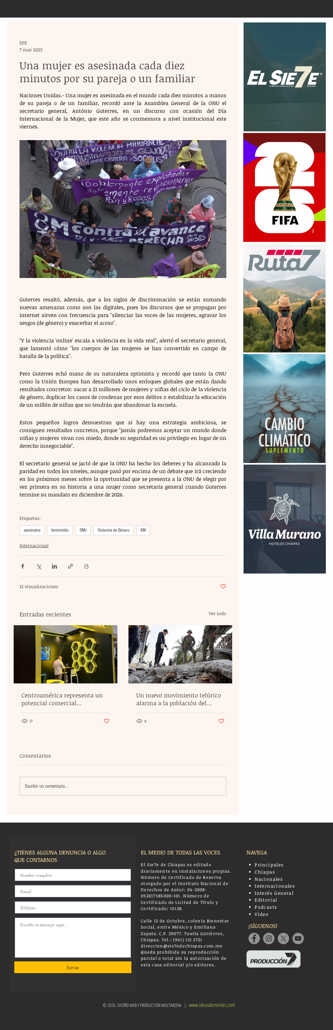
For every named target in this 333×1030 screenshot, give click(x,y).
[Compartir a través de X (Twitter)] (38, 566)
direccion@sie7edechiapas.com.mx (181, 946)
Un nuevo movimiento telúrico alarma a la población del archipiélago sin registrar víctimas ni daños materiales (178, 699)
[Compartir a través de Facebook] (23, 566)
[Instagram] (268, 938)
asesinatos (32, 530)
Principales (269, 865)
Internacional (34, 545)
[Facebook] (254, 938)
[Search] (319, 9)
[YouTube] (298, 938)
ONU (83, 530)
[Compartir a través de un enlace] (70, 566)
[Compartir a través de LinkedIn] (54, 566)
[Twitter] (283, 938)
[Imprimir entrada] (86, 566)
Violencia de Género (113, 530)
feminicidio (60, 530)
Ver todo (217, 613)
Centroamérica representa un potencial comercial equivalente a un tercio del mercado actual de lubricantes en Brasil (63, 699)
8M (143, 530)
